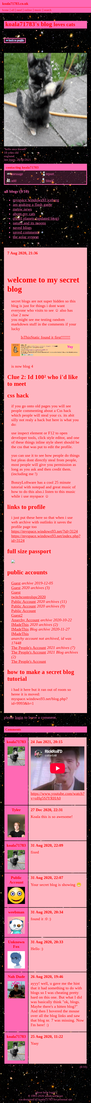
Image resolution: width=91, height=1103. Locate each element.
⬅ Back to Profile (15, 40)
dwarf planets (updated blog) (36, 218)
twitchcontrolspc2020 (28, 597)
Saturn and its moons (29, 223)
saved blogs (22, 227)
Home (5, 10)
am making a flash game (32, 204)
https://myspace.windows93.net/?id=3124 (44, 531)
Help (45, 1092)
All (13, 10)
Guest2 (17, 615)
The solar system (26, 237)
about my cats (24, 214)
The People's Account (28, 647)
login (19, 717)
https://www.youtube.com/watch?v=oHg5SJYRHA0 (57, 795)
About (39, 1092)
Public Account (23, 601)
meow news (22, 209)
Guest (16, 583)
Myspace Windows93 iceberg (36, 200)
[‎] (45, 265)
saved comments (26, 232)
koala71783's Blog (28, 24)
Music (38, 10)
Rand (19, 10)
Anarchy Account (25, 620)
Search (47, 10)
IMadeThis (20, 624)
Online (28, 10)
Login (52, 1092)
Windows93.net (54, 1096)
